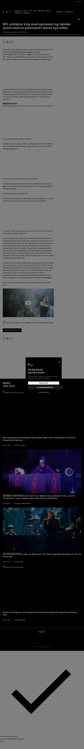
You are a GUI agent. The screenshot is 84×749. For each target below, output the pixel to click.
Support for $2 (43, 383)
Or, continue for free (43, 392)
